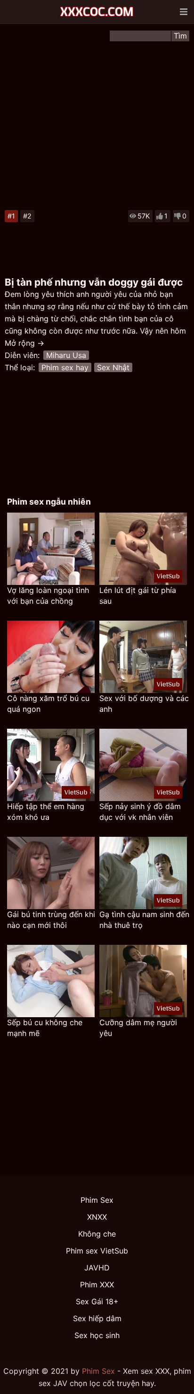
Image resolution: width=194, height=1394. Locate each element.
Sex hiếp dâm (97, 1318)
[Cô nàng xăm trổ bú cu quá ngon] (51, 657)
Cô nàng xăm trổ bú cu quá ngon (48, 703)
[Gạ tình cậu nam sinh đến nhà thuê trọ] (143, 873)
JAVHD (97, 1267)
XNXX (97, 1217)
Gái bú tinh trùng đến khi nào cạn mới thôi (51, 920)
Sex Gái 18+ (97, 1301)
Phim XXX (97, 1284)
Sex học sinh (97, 1335)
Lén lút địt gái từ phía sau (137, 595)
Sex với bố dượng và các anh (144, 703)
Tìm (180, 35)
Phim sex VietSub (97, 1250)
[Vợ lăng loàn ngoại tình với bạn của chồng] (51, 549)
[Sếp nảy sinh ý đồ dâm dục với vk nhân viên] (143, 765)
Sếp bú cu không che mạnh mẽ (44, 1028)
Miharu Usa (66, 355)
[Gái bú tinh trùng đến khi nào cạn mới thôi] (51, 873)
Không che (97, 1233)
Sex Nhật (113, 367)
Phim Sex (97, 1200)
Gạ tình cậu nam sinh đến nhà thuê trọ (144, 920)
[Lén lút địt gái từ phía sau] (143, 549)
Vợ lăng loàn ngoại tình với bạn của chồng (48, 595)
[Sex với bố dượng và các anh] (143, 657)
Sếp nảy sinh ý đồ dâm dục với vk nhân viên (140, 812)
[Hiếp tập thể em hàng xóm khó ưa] (51, 765)
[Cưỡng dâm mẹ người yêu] (143, 981)
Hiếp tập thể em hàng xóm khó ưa (45, 812)
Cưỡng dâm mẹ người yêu (138, 1028)
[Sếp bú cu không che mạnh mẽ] (51, 981)
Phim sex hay (65, 367)
